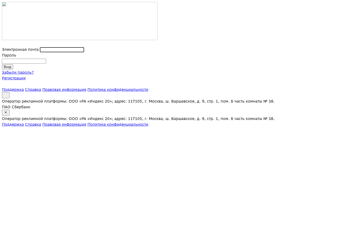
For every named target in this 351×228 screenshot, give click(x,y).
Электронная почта (20, 49)
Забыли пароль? (18, 72)
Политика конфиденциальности (117, 89)
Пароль (9, 55)
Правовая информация (64, 89)
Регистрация (14, 78)
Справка (33, 89)
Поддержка (13, 89)
